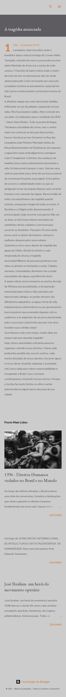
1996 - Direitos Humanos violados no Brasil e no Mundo (30, 477)
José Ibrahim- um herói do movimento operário (26, 587)
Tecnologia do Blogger (35, 681)
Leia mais (55, 515)
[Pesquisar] (50, 6)
